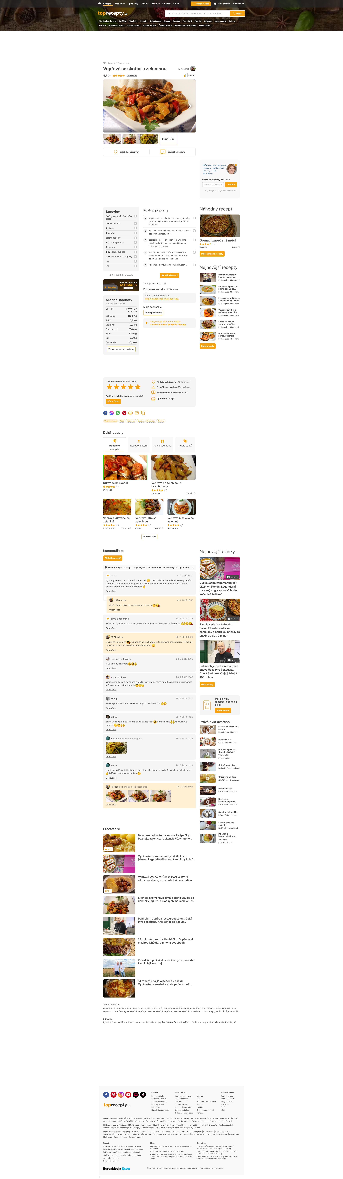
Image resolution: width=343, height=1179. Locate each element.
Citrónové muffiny (227, 777)
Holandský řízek (149, 1134)
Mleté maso (134, 1125)
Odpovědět (111, 591)
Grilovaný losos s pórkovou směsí (226, 334)
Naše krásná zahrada (160, 1110)
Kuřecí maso (155, 21)
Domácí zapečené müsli (218, 240)
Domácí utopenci (136, 1137)
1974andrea (183, 69)
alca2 (114, 575)
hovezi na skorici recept (202, 1011)
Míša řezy (162, 1134)
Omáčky (122, 21)
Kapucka (203, 247)
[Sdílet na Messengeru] (111, 413)
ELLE (223, 1107)
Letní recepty (220, 21)
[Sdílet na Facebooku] (105, 413)
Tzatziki (229, 1121)
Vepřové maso (123, 63)
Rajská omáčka (179, 1131)
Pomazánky (120, 1118)
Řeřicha (234, 1118)
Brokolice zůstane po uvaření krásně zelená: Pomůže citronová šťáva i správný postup (215, 1147)
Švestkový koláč (120, 1137)
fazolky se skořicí (128, 1011)
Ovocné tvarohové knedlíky (160, 1131)
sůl (235, 1022)
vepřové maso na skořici (169, 1008)
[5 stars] (137, 386)
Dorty (190, 1128)
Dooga (114, 698)
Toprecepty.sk (227, 1096)
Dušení (141, 421)
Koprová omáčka (135, 1134)
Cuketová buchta (198, 1134)
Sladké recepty (120, 1128)
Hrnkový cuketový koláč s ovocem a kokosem (227, 277)
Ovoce (197, 1128)
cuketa (137, 1022)
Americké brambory (221, 1118)
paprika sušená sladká (216, 1022)
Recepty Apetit (157, 1104)
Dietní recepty (134, 1128)
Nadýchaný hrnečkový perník (227, 800)
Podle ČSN (187, 21)
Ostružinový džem (227, 765)
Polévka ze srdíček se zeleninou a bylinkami (229, 299)
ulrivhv (221, 743)
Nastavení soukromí (183, 1096)
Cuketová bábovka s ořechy (228, 727)
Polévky (143, 21)
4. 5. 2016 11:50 (185, 575)
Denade (221, 732)
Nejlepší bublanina (110, 1161)
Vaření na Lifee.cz (158, 1099)
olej (230, 1022)
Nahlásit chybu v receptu (122, 275)
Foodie (200, 1104)
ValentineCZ (223, 755)
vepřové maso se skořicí (150, 1011)
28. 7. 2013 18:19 (184, 658)
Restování (131, 421)
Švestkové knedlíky (228, 812)
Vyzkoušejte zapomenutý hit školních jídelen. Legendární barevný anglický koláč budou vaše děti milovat (165, 859)
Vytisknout (130, 413)
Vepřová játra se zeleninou (145, 519)
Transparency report (205, 1110)
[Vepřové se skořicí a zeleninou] (116, 748)
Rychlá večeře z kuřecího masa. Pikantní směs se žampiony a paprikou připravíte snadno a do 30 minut (220, 630)
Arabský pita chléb (111, 1158)
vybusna (155, 493)
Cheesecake (208, 1131)
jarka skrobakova (120, 618)
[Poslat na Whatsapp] (118, 413)
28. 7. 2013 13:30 (184, 698)
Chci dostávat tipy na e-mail (216, 179)
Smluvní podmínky (182, 1110)
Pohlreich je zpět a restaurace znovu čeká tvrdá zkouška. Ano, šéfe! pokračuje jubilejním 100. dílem (165, 922)
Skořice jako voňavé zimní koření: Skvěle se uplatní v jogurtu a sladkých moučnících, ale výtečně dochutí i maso (166, 901)
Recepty (111, 63)
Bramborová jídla (161, 1125)
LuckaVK (221, 768)
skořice (121, 1022)
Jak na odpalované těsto (201, 1118)
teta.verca (172, 528)
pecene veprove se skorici (142, 1008)
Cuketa (232, 21)
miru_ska (107, 489)
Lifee (223, 1110)
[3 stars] (123, 386)
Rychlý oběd (234, 1134)
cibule (129, 1022)
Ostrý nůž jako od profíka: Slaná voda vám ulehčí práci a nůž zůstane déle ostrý (217, 1152)
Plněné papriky (124, 1131)
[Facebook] (106, 1095)
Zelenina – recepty (134, 1118)
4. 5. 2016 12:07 (185, 600)
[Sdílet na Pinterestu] (124, 413)
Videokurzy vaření (158, 1101)
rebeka (114, 717)
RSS (198, 1099)
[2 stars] (116, 386)
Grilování (208, 21)
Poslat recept (137, 413)
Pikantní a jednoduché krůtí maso (226, 836)
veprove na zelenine (210, 1008)
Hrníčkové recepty (117, 25)
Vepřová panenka (217, 1121)
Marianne (225, 1104)
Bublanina (108, 1137)
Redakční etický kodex (184, 1113)
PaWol (220, 792)
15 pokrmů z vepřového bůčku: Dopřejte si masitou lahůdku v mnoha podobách (165, 941)
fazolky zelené (149, 1022)
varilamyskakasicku (121, 659)
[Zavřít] (193, 567)
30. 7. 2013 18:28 (184, 618)
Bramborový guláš (194, 1131)
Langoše (186, 1134)
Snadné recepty (225, 1125)
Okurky (167, 21)
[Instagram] (121, 1095)
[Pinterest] (114, 1095)
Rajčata (102, 25)
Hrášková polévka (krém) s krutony (227, 750)
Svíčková (127, 1121)
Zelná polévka (170, 1121)
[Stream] (136, 1095)
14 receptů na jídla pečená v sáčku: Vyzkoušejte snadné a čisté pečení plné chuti (163, 984)
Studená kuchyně (179, 1128)
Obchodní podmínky (183, 1107)
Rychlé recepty (134, 25)
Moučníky (133, 21)
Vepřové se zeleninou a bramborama (166, 484)
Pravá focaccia (138, 1121)
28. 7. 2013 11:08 (184, 786)
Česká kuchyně (165, 25)
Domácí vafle (224, 739)
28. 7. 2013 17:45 (184, 677)
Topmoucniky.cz (227, 1099)
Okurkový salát (120, 1134)
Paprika (198, 21)
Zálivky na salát (184, 1121)
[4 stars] (130, 386)
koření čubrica (196, 1022)
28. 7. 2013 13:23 (184, 716)
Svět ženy (155, 1107)
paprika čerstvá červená (170, 1022)
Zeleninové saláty (163, 1128)
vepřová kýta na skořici (227, 1011)
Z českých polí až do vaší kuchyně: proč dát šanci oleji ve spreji (166, 962)
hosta (126, 738)
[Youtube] (128, 1095)
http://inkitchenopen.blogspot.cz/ (162, 298)
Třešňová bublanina (200, 1121)
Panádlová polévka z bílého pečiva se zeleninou (228, 289)
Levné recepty (205, 25)
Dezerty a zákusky (181, 1118)
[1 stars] (109, 386)
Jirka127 (221, 780)
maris (138, 528)
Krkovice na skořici (115, 483)
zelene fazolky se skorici (115, 1008)
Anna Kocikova (118, 677)
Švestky (176, 21)
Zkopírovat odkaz (143, 413)
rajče (185, 1022)
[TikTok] (143, 1095)
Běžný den (150, 421)
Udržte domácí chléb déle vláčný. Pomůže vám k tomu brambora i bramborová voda (217, 1157)
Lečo (209, 1134)
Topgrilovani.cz (227, 1101)
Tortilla (169, 1118)
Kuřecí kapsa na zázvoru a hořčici (226, 322)
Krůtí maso (123, 1125)
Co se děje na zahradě (112, 1121)
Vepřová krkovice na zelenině (116, 519)
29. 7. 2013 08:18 (184, 637)
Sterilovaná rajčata (139, 1131)
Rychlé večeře (149, 25)
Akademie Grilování (107, 21)
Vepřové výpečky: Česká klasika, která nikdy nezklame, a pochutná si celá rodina (165, 878)
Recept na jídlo (157, 1096)
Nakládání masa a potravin (154, 1118)
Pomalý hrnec (175, 1125)
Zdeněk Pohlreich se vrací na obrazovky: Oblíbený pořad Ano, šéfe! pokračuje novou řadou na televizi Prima (171, 1156)
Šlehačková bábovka (154, 1121)
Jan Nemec (223, 839)
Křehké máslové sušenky (226, 823)
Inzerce (200, 1096)
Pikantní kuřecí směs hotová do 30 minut (167, 1151)
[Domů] (104, 63)
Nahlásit (200, 1107)
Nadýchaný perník (220, 1134)
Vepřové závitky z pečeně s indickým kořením (227, 312)
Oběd (122, 421)
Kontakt (200, 1113)
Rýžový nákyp (225, 788)
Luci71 (220, 828)
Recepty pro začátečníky (185, 25)
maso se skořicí (191, 1008)
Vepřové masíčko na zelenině (180, 519)
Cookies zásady (181, 1104)
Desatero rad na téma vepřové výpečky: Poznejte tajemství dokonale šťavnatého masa (164, 838)
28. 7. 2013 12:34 (184, 738)
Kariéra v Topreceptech (206, 1101)
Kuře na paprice (174, 1134)
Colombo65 (109, 528)
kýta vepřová (110, 1022)
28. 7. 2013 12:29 (184, 765)
